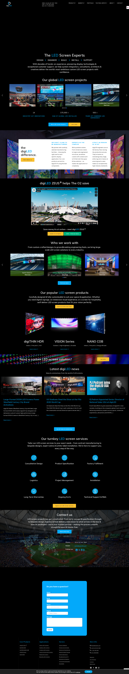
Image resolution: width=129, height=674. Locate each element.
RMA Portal (92, 664)
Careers (92, 662)
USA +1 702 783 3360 (48, 4)
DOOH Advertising (63, 654)
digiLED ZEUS (23, 645)
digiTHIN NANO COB (24, 650)
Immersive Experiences (64, 650)
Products (72, 3)
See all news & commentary (64, 429)
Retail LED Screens (43, 654)
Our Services (93, 659)
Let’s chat (74, 124)
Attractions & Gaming (64, 659)
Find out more (64, 283)
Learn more (33, 349)
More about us (27, 159)
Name (49, 592)
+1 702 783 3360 (95, 650)
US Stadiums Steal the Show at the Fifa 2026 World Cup (64, 400)
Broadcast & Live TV (63, 657)
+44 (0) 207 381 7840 (95, 648)
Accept (88, 671)
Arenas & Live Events (64, 647)
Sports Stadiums (63, 645)
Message (50, 617)
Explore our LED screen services (64, 506)
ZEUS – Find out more (72, 233)
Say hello (103, 359)
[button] (22, 95)
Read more (7, 420)
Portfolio (90, 3)
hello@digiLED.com (81, 546)
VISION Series (23, 652)
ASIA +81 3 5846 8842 (48, 6)
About (112, 3)
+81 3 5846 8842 (95, 652)
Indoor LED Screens (44, 645)
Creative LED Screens (44, 650)
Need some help (64, 531)
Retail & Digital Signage (64, 652)
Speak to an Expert (55, 233)
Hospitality (61, 663)
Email (49, 598)
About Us (92, 657)
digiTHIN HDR (23, 647)
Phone (48, 604)
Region (49, 611)
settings (78, 672)
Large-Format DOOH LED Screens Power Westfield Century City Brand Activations (21, 402)
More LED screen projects (58, 124)
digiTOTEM (22, 654)
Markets (81, 3)
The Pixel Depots (101, 3)
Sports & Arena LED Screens (46, 652)
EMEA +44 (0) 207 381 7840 (49, 3)
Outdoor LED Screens (44, 647)
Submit (50, 630)
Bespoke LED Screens (44, 657)
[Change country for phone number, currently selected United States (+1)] (48, 607)
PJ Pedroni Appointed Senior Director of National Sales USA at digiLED (107, 400)
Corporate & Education (64, 661)
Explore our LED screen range (64, 306)
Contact (120, 3)
